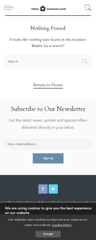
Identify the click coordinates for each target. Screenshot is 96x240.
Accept (48, 234)
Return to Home (48, 85)
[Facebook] (43, 189)
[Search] (87, 7)
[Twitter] (53, 189)
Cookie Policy (61, 225)
